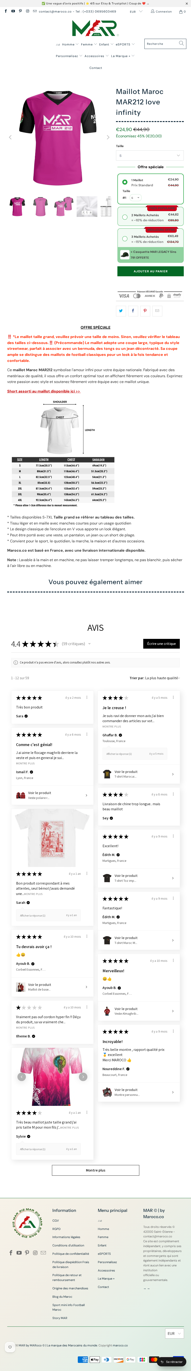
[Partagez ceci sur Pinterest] (145, 311)
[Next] (108, 137)
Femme (87, 44)
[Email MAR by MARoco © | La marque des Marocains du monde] (35, 11)
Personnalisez (67, 56)
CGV (55, 1221)
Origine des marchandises (70, 1288)
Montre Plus (111, 726)
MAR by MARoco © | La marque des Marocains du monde (58, 1345)
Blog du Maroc (62, 1297)
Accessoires (95, 56)
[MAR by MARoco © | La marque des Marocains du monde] (95, 29)
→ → (146, 1288)
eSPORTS (123, 44)
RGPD (56, 1229)
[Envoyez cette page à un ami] (157, 311)
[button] (89, 644)
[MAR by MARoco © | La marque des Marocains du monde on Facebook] (5, 11)
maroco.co (120, 1345)
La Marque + (121, 56)
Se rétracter (174, 1362)
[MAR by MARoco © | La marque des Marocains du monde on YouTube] (13, 11)
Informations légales (66, 1237)
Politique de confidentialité (70, 1254)
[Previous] (10, 137)
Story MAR (59, 1318)
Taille (120, 146)
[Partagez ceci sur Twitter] (121, 311)
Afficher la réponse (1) (119, 754)
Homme (68, 44)
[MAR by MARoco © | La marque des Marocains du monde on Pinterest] (20, 11)
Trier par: (137, 678)
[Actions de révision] (87, 697)
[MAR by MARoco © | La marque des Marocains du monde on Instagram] (27, 11)
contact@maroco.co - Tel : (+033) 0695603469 (77, 11)
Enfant (104, 44)
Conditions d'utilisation (68, 1245)
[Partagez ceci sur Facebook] (133, 311)
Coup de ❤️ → (139, 3)
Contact (95, 68)
